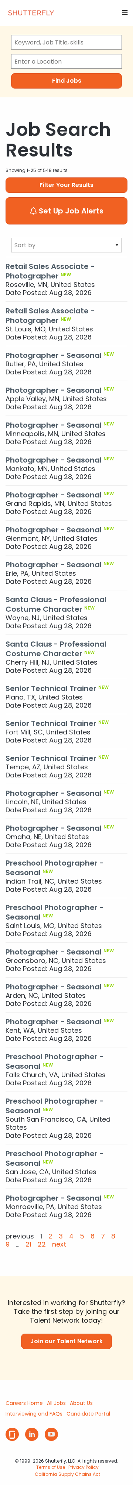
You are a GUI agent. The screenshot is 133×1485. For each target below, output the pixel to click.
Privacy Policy (83, 1467)
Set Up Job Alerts (70, 211)
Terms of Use (50, 1467)
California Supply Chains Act (67, 1474)
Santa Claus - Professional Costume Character (56, 604)
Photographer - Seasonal (54, 355)
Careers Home (24, 1403)
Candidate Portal (88, 1413)
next (59, 1244)
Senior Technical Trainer (51, 688)
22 (42, 1244)
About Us (81, 1403)
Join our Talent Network (66, 1341)
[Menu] (124, 12)
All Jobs (56, 1403)
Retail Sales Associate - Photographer (50, 271)
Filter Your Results (66, 185)
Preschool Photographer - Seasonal (54, 868)
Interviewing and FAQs (34, 1413)
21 (28, 1244)
